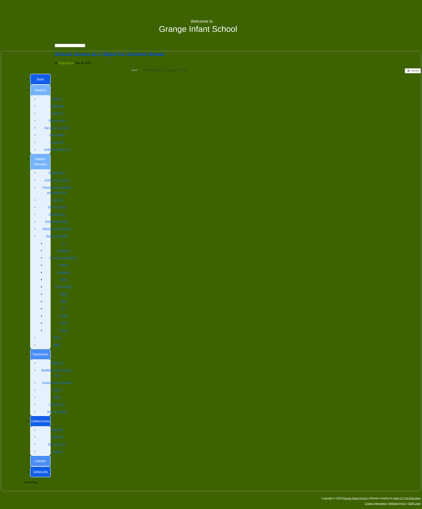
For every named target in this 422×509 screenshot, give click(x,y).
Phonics (63, 315)
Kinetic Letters (63, 286)
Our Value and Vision (57, 127)
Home (40, 79)
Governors (57, 199)
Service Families (57, 411)
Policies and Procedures (57, 228)
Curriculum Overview (57, 180)
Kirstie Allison (66, 63)
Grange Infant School (355, 498)
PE (63, 308)
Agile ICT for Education (407, 498)
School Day (57, 142)
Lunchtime (57, 451)
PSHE (63, 323)
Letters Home (57, 404)
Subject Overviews (57, 236)
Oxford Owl (56, 437)
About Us (40, 90)
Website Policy (397, 503)
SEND (57, 337)
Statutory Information (40, 161)
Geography (63, 272)
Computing (63, 250)
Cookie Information (376, 503)
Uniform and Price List (57, 149)
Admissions (57, 106)
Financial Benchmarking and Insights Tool (57, 190)
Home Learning (57, 207)
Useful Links (40, 471)
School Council (57, 444)
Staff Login (414, 503)
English (63, 265)
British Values (57, 172)
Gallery (57, 397)
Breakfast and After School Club (56, 373)
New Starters (56, 135)
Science (63, 330)
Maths (63, 294)
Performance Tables (57, 221)
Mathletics (57, 429)
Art (63, 243)
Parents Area (40, 354)
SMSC (57, 344)
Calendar (40, 460)
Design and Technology (63, 257)
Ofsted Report (57, 214)
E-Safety (57, 389)
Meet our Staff (57, 120)
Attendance (57, 362)
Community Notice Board (57, 382)
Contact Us (56, 113)
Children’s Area (40, 421)
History (63, 279)
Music (63, 301)
